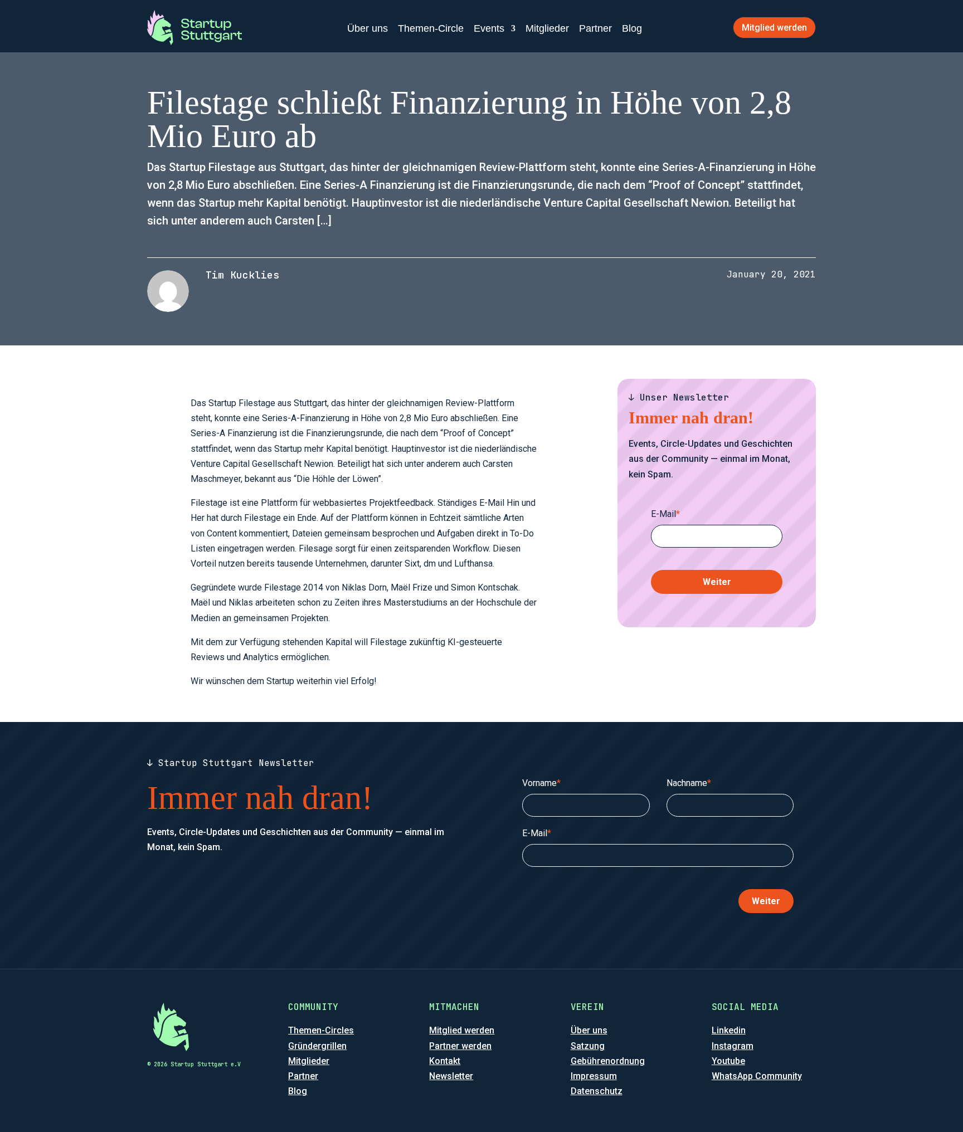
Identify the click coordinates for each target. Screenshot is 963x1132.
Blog (632, 28)
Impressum (594, 1076)
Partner (595, 28)
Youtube (728, 1061)
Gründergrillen (317, 1046)
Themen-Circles (321, 1030)
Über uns (367, 28)
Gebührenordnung (608, 1061)
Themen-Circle (431, 28)
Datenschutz (596, 1091)
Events (489, 28)
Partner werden (460, 1046)
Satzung (588, 1046)
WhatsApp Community (757, 1076)
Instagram (732, 1046)
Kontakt (444, 1061)
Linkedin (729, 1030)
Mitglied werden (774, 27)
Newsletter (451, 1076)
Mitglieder (547, 28)
